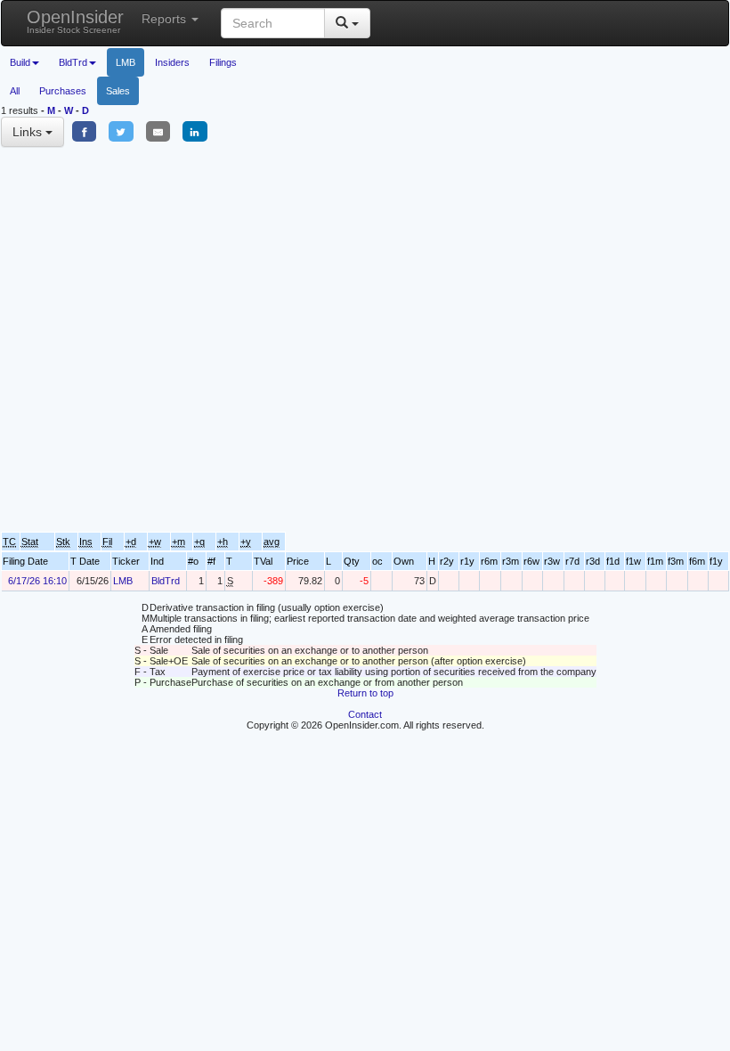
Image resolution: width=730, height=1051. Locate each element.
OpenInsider (75, 21)
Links (28, 132)
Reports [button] (166, 19)
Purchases (62, 91)
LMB (125, 62)
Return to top (365, 693)
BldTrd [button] (73, 62)
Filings (223, 62)
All (15, 91)
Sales (118, 91)
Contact (365, 714)
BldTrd (165, 580)
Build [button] (20, 62)
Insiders (172, 62)
